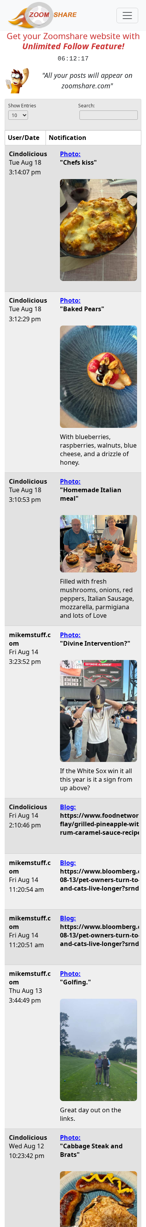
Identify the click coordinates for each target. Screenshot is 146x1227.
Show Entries (22, 105)
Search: (86, 105)
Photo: (70, 154)
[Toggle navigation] (127, 15)
